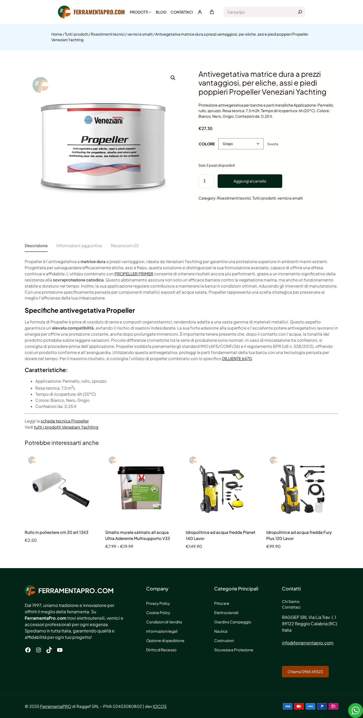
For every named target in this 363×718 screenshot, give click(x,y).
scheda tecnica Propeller (65, 420)
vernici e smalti (140, 34)
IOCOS (160, 706)
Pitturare (221, 603)
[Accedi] (200, 12)
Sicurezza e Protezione (233, 649)
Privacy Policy (158, 603)
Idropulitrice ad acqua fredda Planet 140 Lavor (220, 535)
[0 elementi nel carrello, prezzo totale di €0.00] (211, 12)
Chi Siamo (290, 601)
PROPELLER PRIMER (134, 273)
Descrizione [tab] (36, 245)
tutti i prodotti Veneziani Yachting (66, 426)
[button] (173, 78)
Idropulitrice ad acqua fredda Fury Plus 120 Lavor (299, 535)
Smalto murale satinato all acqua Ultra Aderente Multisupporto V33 (137, 535)
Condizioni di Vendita (164, 621)
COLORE (207, 143)
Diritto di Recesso (161, 649)
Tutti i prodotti (76, 34)
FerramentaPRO (55, 706)
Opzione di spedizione (165, 640)
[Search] (300, 12)
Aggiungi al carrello (250, 181)
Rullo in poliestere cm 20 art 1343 (56, 532)
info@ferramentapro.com (308, 642)
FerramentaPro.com (99, 12)
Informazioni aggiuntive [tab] (79, 245)
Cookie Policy (158, 612)
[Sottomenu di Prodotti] (150, 12)
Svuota (272, 144)
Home (56, 34)
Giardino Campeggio (232, 621)
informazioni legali (162, 631)
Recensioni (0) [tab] (125, 245)
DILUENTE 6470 (237, 358)
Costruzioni (224, 640)
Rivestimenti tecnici (108, 34)
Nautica (220, 631)
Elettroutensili (226, 612)
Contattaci (291, 607)
